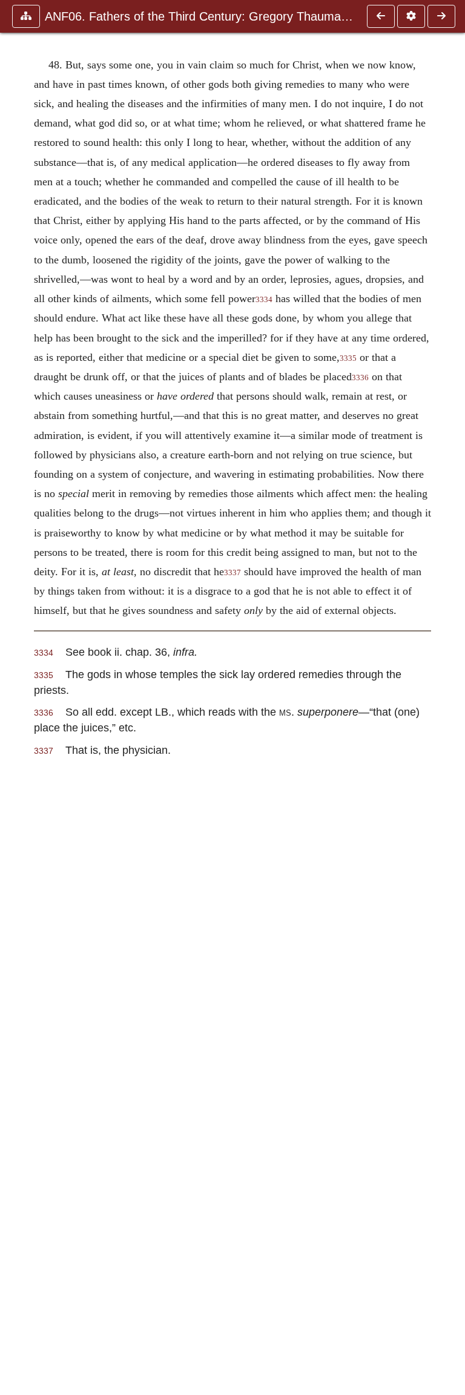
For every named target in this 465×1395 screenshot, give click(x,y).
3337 (232, 573)
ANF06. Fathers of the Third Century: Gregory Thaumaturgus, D (200, 16)
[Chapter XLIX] (441, 16)
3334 (264, 299)
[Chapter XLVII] (381, 16)
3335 (348, 358)
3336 (360, 378)
